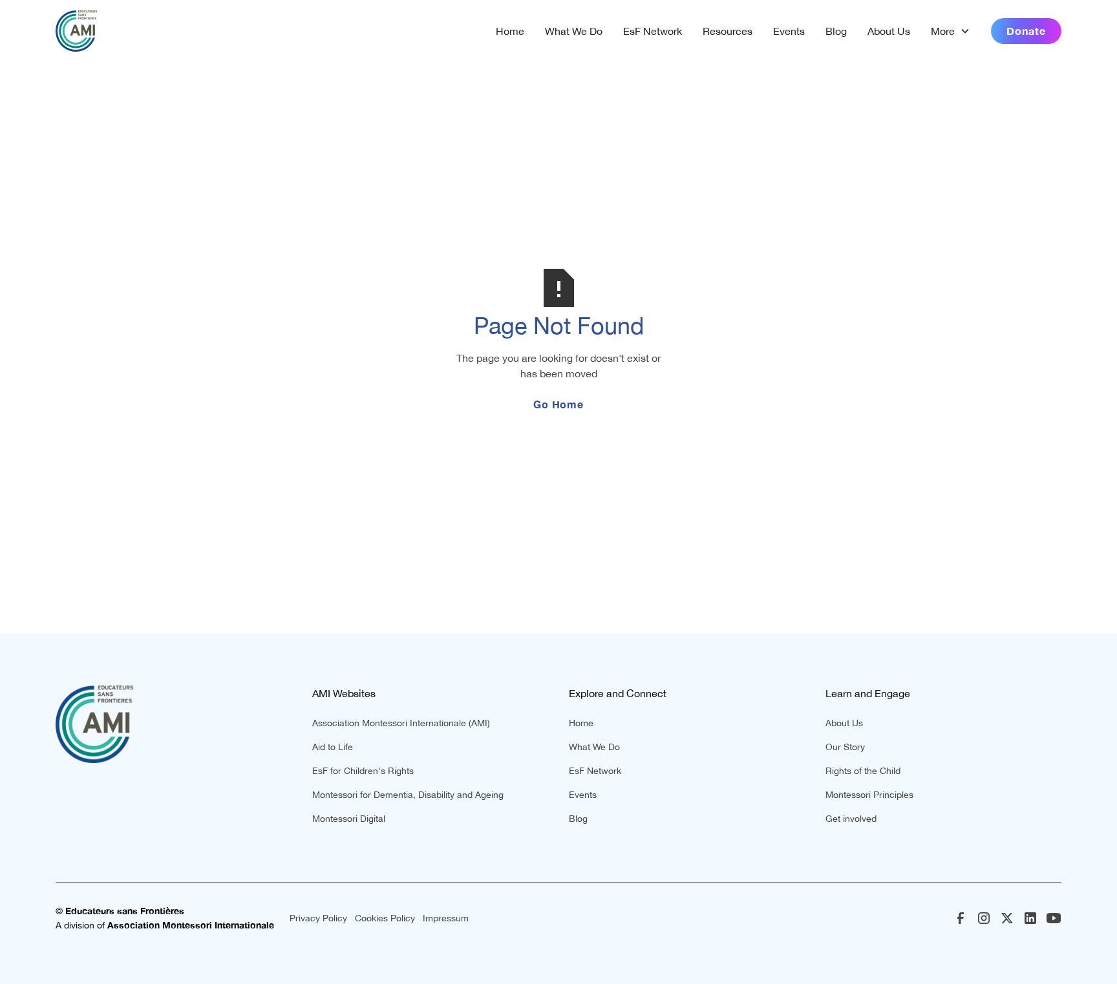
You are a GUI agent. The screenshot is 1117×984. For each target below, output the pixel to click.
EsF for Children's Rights (363, 771)
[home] (76, 31)
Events (789, 31)
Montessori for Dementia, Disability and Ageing (408, 795)
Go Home (558, 404)
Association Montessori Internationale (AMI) (401, 723)
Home (510, 31)
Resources (727, 31)
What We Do (573, 31)
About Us (888, 31)
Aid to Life (332, 747)
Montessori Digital (348, 818)
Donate (1026, 31)
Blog (836, 31)
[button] (950, 31)
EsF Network (652, 31)
